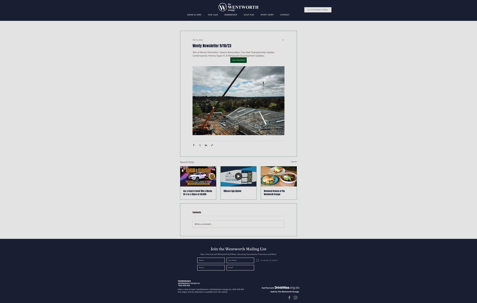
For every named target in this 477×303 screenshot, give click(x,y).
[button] (213, 14)
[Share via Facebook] (194, 145)
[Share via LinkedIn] (206, 145)
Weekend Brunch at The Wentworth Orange (274, 192)
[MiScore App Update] (239, 176)
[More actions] (282, 39)
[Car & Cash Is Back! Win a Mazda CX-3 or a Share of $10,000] (198, 176)
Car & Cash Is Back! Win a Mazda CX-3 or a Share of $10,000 (197, 192)
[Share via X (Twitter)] (200, 145)
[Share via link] (212, 145)
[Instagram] (295, 297)
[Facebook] (289, 297)
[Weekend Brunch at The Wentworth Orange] (279, 176)
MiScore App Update (232, 191)
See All (294, 162)
